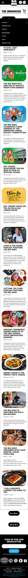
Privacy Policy (7, 570)
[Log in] (20, 2)
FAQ (15, 570)
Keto (8, 568)
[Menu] (3, 2)
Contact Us (21, 570)
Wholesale (9, 571)
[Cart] (24, 2)
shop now (14, 524)
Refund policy (18, 571)
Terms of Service (16, 568)
